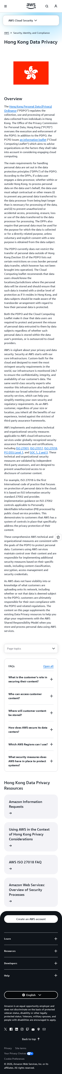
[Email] (44, 1030)
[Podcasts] (38, 1030)
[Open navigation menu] (5, 6)
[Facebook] (11, 1030)
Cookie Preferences (14, 1058)
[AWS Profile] (55, 6)
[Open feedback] (58, 537)
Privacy (8, 1048)
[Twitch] (27, 1030)
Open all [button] (48, 666)
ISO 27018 (50, 448)
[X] (5, 1030)
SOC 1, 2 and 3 (39, 452)
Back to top (29, 1039)
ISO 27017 (36, 448)
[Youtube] (33, 1030)
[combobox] (31, 648)
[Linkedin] (16, 1030)
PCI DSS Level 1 (13, 452)
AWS (6, 32)
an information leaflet (33, 139)
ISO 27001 (22, 448)
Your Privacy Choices (15, 1053)
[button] (23, 20)
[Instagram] (22, 1030)
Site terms (20, 1048)
